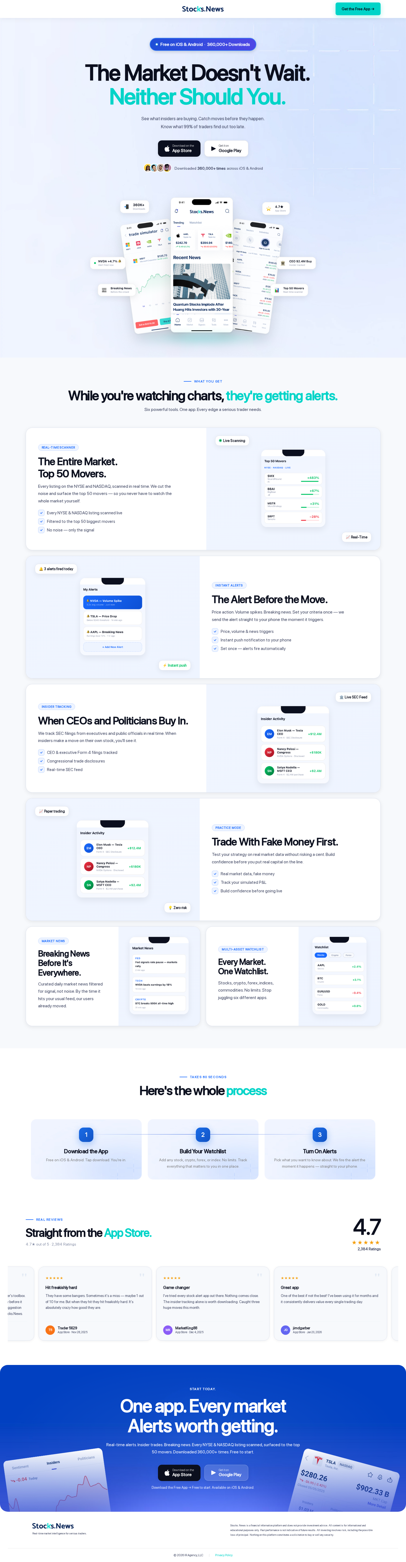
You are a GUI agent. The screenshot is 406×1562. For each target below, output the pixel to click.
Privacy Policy (224, 1555)
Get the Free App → (358, 9)
